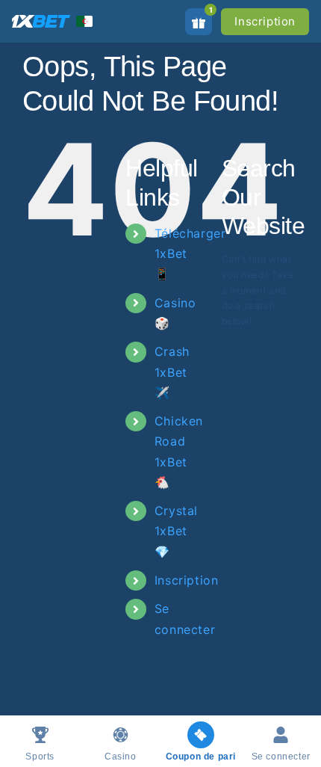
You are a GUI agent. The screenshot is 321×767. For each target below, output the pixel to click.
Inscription (265, 21)
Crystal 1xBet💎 (176, 530)
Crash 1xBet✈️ (172, 371)
